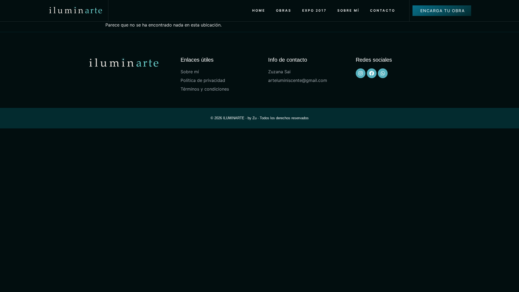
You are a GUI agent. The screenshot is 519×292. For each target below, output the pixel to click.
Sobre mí (348, 10)
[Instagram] (360, 73)
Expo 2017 (314, 10)
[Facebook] (372, 73)
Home (258, 10)
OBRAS (283, 10)
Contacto (382, 10)
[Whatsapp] (383, 73)
